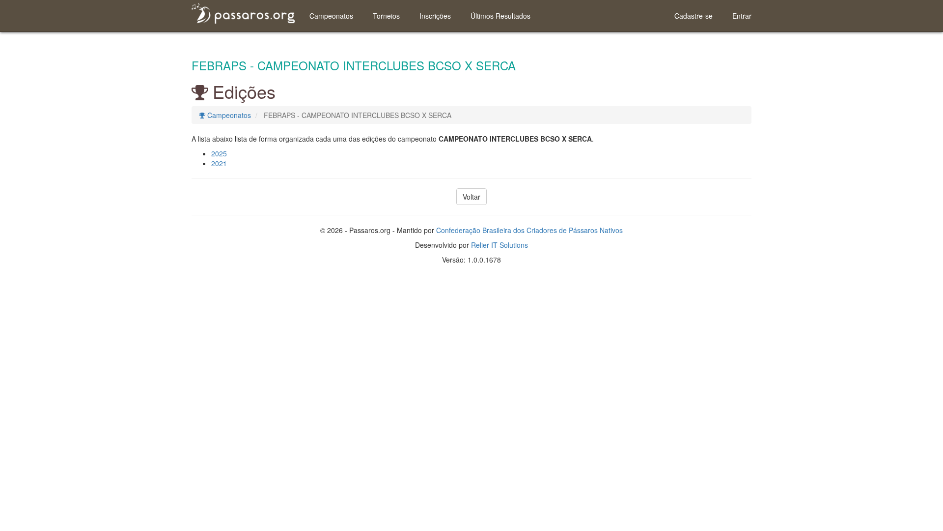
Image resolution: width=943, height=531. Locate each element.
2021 (219, 163)
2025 (219, 153)
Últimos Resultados (500, 16)
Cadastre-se (693, 16)
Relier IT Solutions (499, 245)
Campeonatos (331, 16)
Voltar (471, 197)
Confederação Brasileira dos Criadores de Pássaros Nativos (529, 230)
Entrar (741, 16)
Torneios (386, 16)
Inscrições (435, 16)
